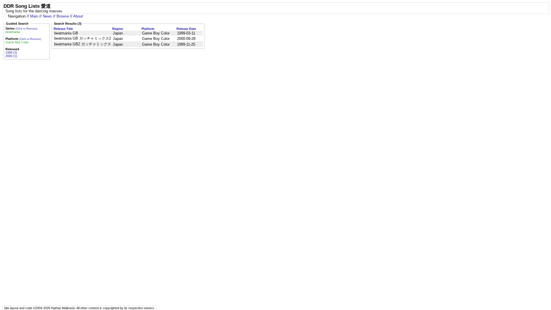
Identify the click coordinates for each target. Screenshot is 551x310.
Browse (63, 16)
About (78, 16)
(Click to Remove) (26, 28)
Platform (147, 28)
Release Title (63, 28)
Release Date (186, 28)
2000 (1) (11, 56)
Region (117, 28)
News (47, 16)
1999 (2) (11, 52)
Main (34, 16)
